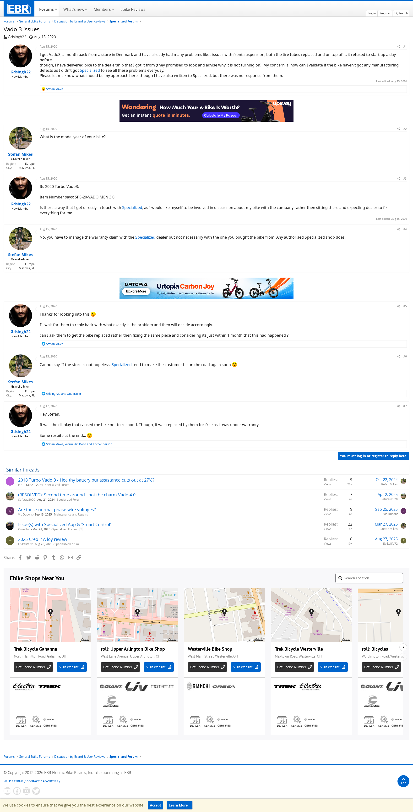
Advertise (50, 781)
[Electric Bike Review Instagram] (26, 791)
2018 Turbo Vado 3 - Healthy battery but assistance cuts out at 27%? (86, 480)
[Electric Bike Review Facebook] (17, 791)
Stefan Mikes (389, 484)
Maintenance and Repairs (71, 514)
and (63, 394)
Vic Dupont (25, 514)
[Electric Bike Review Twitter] (36, 791)
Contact (33, 781)
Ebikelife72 (25, 544)
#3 (405, 178)
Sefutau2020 (26, 500)
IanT (21, 485)
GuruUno (24, 529)
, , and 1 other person (79, 444)
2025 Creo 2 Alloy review (42, 539)
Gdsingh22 (17, 36)
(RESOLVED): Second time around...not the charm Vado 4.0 (77, 495)
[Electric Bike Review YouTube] (7, 791)
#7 (405, 406)
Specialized (90, 70)
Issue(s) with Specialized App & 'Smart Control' (64, 524)
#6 (405, 356)
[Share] (399, 46)
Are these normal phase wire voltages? (57, 509)
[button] (56, 9)
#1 (405, 46)
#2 (405, 129)
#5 (405, 306)
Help (7, 781)
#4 (405, 229)
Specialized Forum (57, 485)
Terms (18, 781)
